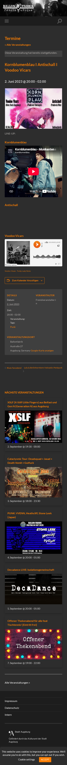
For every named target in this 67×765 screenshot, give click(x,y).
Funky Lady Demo (24, 271)
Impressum (11, 700)
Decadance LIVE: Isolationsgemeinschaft (30, 569)
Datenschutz (12, 707)
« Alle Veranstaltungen (18, 44)
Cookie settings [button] (26, 759)
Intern (8, 714)
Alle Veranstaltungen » (17, 682)
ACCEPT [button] (45, 759)
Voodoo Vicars (10, 271)
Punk (12, 326)
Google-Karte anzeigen (42, 350)
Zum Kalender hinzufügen (25, 280)
